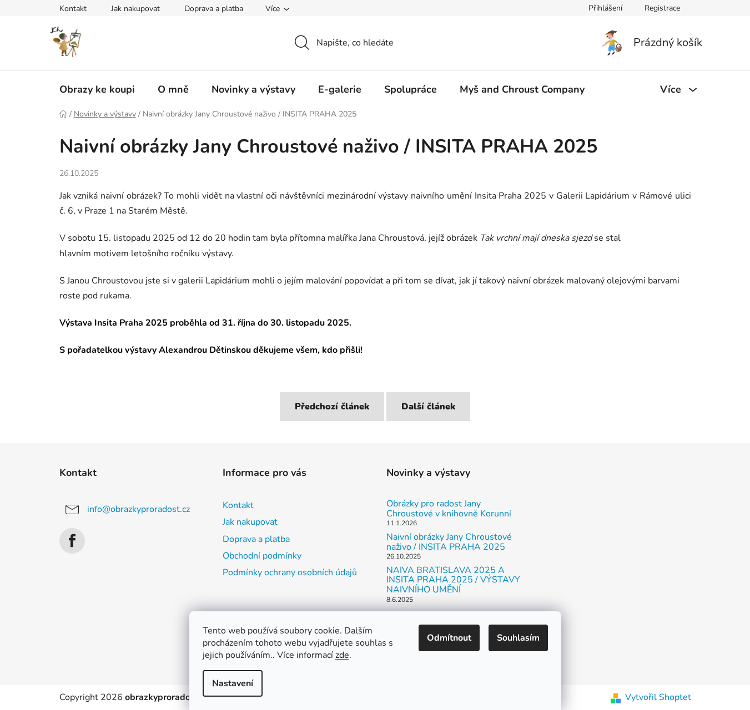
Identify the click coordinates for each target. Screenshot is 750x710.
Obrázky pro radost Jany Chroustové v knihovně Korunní (448, 509)
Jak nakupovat (135, 8)
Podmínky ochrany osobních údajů (290, 572)
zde (342, 655)
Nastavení (232, 683)
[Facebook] (72, 541)
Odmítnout (449, 638)
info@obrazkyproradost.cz (138, 509)
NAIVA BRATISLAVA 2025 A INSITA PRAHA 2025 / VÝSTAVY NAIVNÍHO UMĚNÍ (453, 580)
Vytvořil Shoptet (658, 697)
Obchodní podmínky (262, 556)
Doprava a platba (213, 8)
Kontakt (73, 8)
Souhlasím (518, 638)
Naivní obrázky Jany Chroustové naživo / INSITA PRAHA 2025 (449, 542)
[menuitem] (97, 89)
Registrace (662, 8)
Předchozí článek (332, 406)
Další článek (428, 406)
